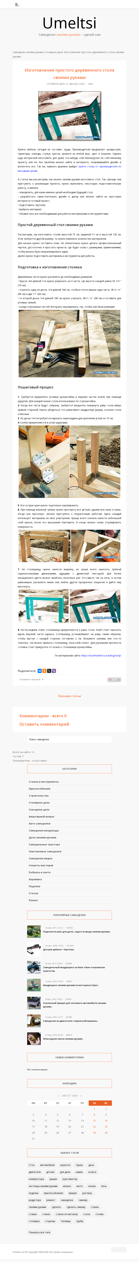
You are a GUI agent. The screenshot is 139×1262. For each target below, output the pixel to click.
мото (80, 1186)
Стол (32, 1165)
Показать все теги (39, 1232)
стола (86, 1214)
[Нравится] (118, 680)
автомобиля (47, 1165)
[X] (49, 671)
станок (46, 1214)
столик (100, 1214)
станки (33, 1214)
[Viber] (54, 671)
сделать (56, 1207)
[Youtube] (115, 4)
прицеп (73, 1193)
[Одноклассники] (44, 671)
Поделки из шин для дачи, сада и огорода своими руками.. (77, 931)
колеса (92, 1172)
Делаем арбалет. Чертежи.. (59, 949)
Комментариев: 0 (32, 679)
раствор (87, 1193)
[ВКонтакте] (106, 4)
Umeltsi (69, 22)
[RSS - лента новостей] (119, 4)
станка (95, 1207)
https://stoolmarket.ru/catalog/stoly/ (101, 655)
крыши (53, 1179)
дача (91, 1165)
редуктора (35, 1200)
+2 (114, 680)
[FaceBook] (111, 4)
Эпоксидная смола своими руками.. (63, 1038)
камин (79, 1172)
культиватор (70, 1179)
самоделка (67, 1200)
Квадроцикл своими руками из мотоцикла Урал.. (71, 985)
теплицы (66, 1221)
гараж (79, 1165)
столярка (34, 1221)
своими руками (37, 1207)
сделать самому (76, 1207)
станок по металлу (67, 1214)
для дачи (65, 1172)
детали (50, 1172)
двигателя (35, 1172)
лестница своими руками (43, 1186)
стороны (50, 1221)
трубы (79, 1221)
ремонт (50, 1200)
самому (83, 1200)
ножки (92, 1186)
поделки (33, 1193)
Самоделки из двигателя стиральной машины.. (70, 1020)
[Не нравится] (110, 680)
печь (104, 1186)
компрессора (36, 1179)
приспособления (53, 1193)
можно (67, 1186)
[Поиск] (124, 4)
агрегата (65, 1165)
